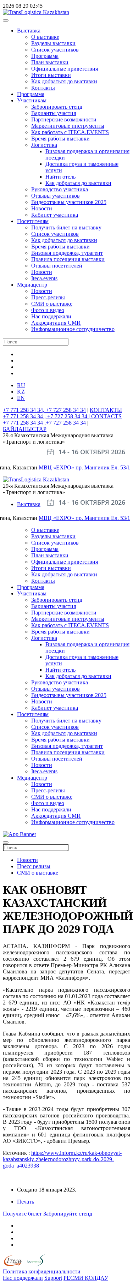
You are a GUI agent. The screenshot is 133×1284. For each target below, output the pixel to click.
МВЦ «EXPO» (57, 467)
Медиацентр (32, 285)
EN (21, 398)
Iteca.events (44, 278)
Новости (41, 208)
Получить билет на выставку (66, 227)
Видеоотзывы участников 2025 (68, 202)
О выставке (45, 37)
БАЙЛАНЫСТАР (24, 429)
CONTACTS (106, 416)
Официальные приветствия (64, 69)
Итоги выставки (51, 75)
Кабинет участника (54, 215)
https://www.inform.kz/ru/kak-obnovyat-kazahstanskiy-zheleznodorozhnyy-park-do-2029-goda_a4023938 (62, 1159)
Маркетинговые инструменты (67, 126)
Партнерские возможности (63, 119)
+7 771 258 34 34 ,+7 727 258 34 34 (44, 423)
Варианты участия (53, 113)
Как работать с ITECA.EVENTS (70, 132)
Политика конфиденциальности (42, 1271)
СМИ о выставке (51, 304)
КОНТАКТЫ (106, 410)
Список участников (55, 50)
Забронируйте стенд (67, 1214)
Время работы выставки (60, 139)
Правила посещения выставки (68, 259)
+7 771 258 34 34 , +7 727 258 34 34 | (47, 416)
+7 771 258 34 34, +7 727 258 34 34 (44, 410)
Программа (45, 56)
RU (21, 385)
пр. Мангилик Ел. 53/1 (103, 467)
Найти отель (60, 177)
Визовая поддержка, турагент (67, 253)
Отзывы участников (55, 196)
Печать (25, 1202)
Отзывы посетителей (56, 266)
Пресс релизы (33, 866)
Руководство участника (59, 189)
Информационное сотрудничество (73, 329)
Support (53, 1278)
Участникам (31, 100)
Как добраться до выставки (64, 81)
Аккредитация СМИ (56, 323)
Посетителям (33, 221)
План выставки (49, 62)
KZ (21, 392)
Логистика (44, 145)
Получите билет (22, 1214)
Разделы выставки (53, 43)
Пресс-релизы (48, 297)
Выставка (28, 31)
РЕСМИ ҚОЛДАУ (85, 1278)
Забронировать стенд (56, 107)
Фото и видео (47, 310)
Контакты (43, 88)
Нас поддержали (51, 316)
